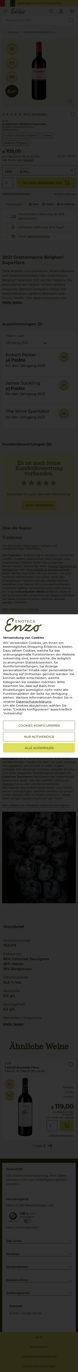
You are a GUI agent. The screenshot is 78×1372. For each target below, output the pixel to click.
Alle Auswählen (39, 748)
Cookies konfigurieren (39, 725)
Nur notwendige (39, 737)
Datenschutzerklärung (33, 701)
